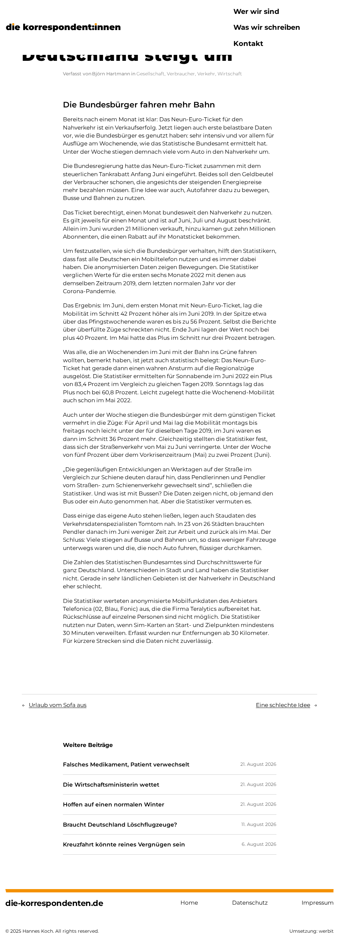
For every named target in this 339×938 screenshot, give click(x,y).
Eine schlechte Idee (283, 704)
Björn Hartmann (111, 74)
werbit (326, 931)
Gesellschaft (150, 74)
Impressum (318, 902)
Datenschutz (250, 902)
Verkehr (206, 74)
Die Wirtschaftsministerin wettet (111, 784)
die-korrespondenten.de (54, 903)
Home (189, 902)
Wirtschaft (230, 74)
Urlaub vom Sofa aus (57, 704)
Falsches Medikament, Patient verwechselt (126, 764)
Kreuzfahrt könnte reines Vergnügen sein (124, 844)
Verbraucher (181, 74)
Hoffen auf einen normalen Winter (113, 804)
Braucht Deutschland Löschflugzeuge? (120, 824)
